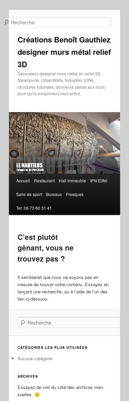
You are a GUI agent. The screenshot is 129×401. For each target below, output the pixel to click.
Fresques (75, 194)
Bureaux (54, 194)
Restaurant (44, 180)
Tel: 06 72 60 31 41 (34, 208)
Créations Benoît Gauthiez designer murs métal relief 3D (64, 52)
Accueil (23, 180)
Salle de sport (29, 194)
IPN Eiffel (98, 180)
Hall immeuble (72, 180)
